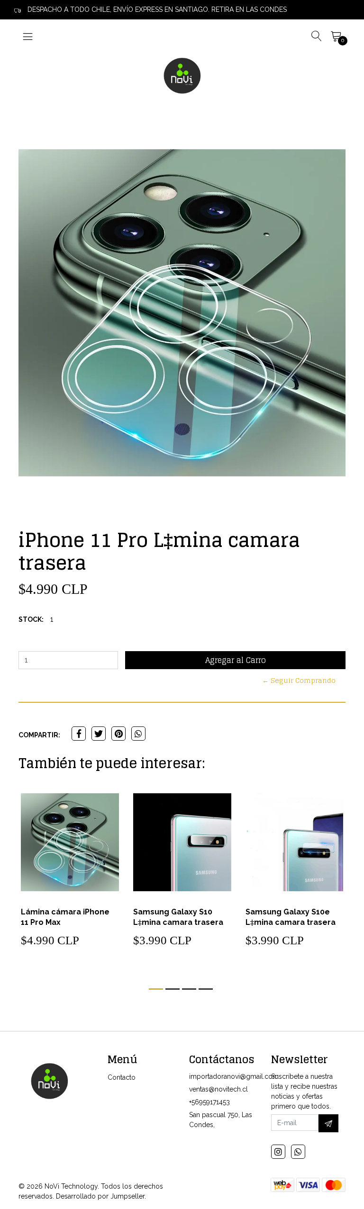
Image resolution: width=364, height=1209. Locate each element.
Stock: (31, 619)
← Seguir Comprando (299, 680)
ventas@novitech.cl (218, 1089)
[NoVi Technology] (182, 75)
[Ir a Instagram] (278, 1151)
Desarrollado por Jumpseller (100, 1196)
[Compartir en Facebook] (78, 733)
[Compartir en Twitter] (98, 733)
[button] (156, 989)
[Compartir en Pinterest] (118, 733)
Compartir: (39, 735)
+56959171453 (209, 1102)
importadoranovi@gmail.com (234, 1076)
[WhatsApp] (298, 1151)
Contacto (122, 1077)
